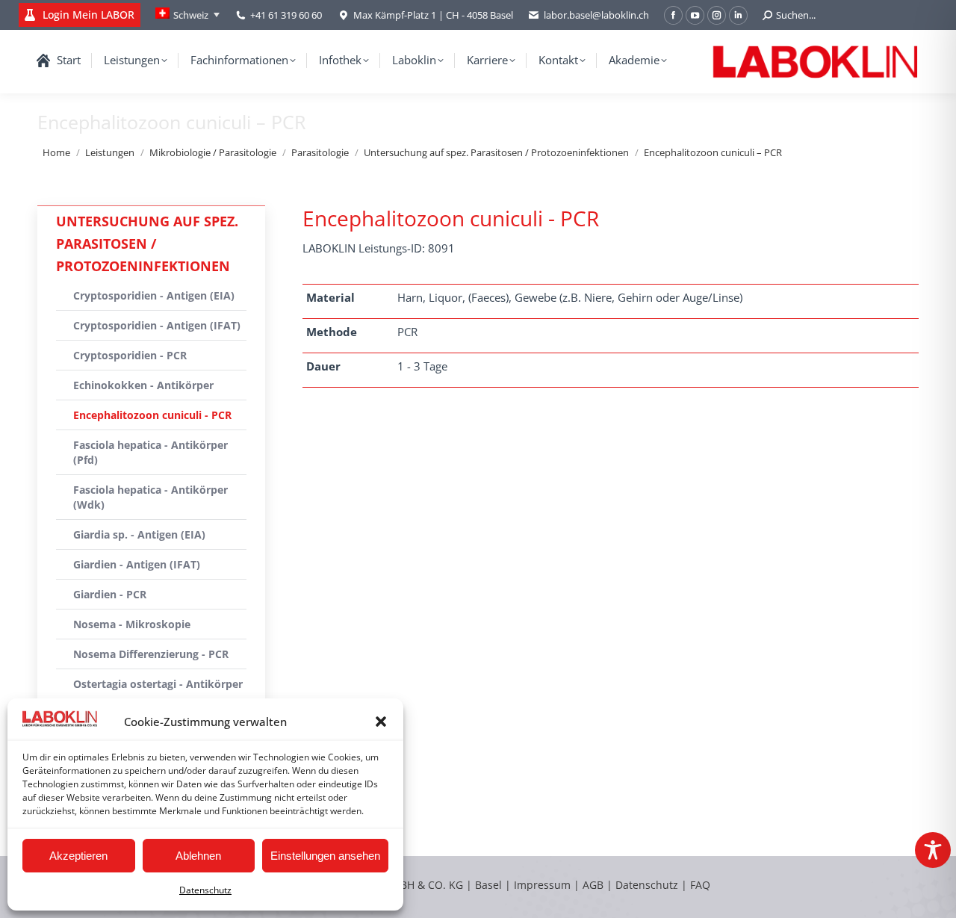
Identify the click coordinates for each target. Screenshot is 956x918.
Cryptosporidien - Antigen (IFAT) (156, 325)
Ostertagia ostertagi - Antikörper (158, 684)
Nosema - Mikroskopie (131, 624)
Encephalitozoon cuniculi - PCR (152, 415)
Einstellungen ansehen (325, 855)
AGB (594, 885)
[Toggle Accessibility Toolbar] (932, 850)
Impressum (542, 885)
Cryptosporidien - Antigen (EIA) (154, 295)
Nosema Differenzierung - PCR (151, 654)
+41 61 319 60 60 (286, 15)
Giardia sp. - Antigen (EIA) (139, 534)
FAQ (700, 885)
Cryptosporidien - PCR (130, 355)
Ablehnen (198, 855)
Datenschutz (205, 890)
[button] (380, 721)
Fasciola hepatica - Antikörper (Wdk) (150, 497)
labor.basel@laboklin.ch (596, 15)
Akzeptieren (78, 855)
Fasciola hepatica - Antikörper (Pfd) (150, 452)
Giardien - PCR (109, 594)
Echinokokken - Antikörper (143, 385)
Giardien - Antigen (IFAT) (136, 564)
